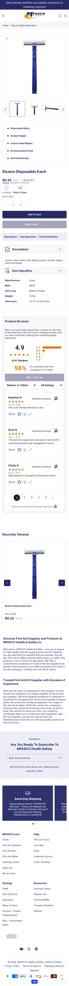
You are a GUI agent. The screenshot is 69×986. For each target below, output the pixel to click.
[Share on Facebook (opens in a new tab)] (19, 414)
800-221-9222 (42, 839)
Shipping (5, 183)
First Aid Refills (10, 856)
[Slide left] (5, 109)
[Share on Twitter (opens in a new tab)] (25, 414)
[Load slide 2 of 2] (35, 823)
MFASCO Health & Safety (30, 962)
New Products (9, 894)
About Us (7, 867)
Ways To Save (9, 905)
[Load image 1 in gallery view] (17, 108)
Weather (34, 970)
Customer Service (43, 856)
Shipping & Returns (54, 966)
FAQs (36, 850)
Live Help (38, 845)
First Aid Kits (9, 850)
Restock (38, 911)
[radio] (50, 347)
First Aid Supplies (11, 845)
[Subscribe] (58, 758)
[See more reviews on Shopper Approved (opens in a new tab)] (30, 414)
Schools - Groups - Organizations (12, 913)
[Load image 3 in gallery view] (51, 108)
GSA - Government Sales (12, 922)
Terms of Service (32, 966)
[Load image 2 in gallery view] (34, 108)
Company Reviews (43, 905)
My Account (8, 873)
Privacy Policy (12, 966)
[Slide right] (63, 109)
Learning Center (10, 862)
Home (5, 25)
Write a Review (34, 377)
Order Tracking (42, 862)
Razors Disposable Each (24, 25)
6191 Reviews (23, 360)
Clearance (7, 899)
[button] (59, 15)
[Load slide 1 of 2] (33, 823)
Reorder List (40, 894)
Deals (5, 888)
